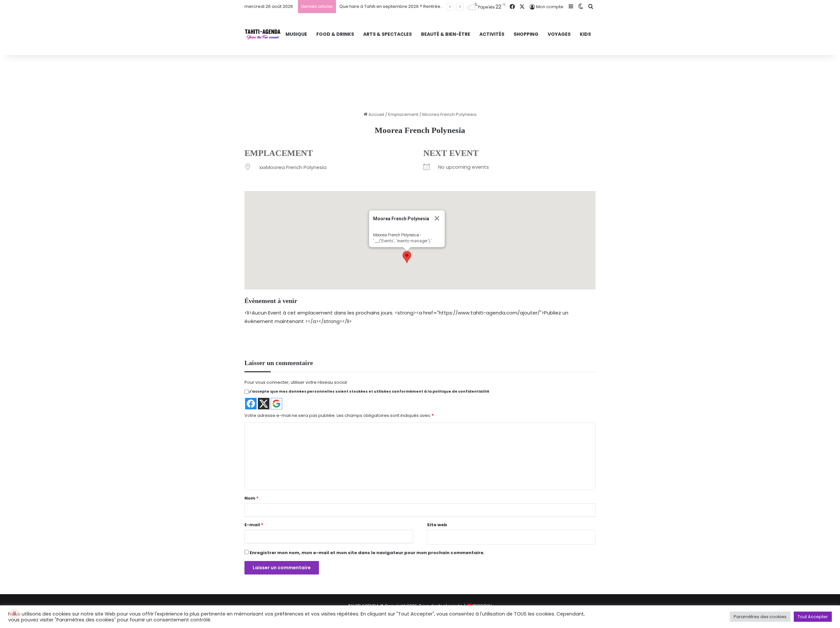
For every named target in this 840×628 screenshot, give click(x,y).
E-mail (253, 525)
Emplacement (403, 114)
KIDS (585, 34)
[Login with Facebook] (251, 403)
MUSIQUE (296, 34)
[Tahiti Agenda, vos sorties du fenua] (262, 34)
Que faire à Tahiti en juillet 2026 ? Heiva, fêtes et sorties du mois (406, 6)
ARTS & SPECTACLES (387, 34)
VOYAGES (559, 34)
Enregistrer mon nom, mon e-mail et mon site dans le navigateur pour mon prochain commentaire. (367, 553)
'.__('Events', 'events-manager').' (402, 240)
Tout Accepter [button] (813, 617)
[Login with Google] (276, 403)
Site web (437, 525)
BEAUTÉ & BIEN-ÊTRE (445, 34)
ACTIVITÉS (491, 34)
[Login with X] (263, 403)
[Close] (437, 218)
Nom (251, 498)
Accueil (376, 114)
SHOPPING (526, 34)
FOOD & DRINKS (335, 34)
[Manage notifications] (14, 613)
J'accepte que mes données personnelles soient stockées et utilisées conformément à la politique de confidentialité (369, 391)
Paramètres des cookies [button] (760, 617)
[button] (407, 257)
